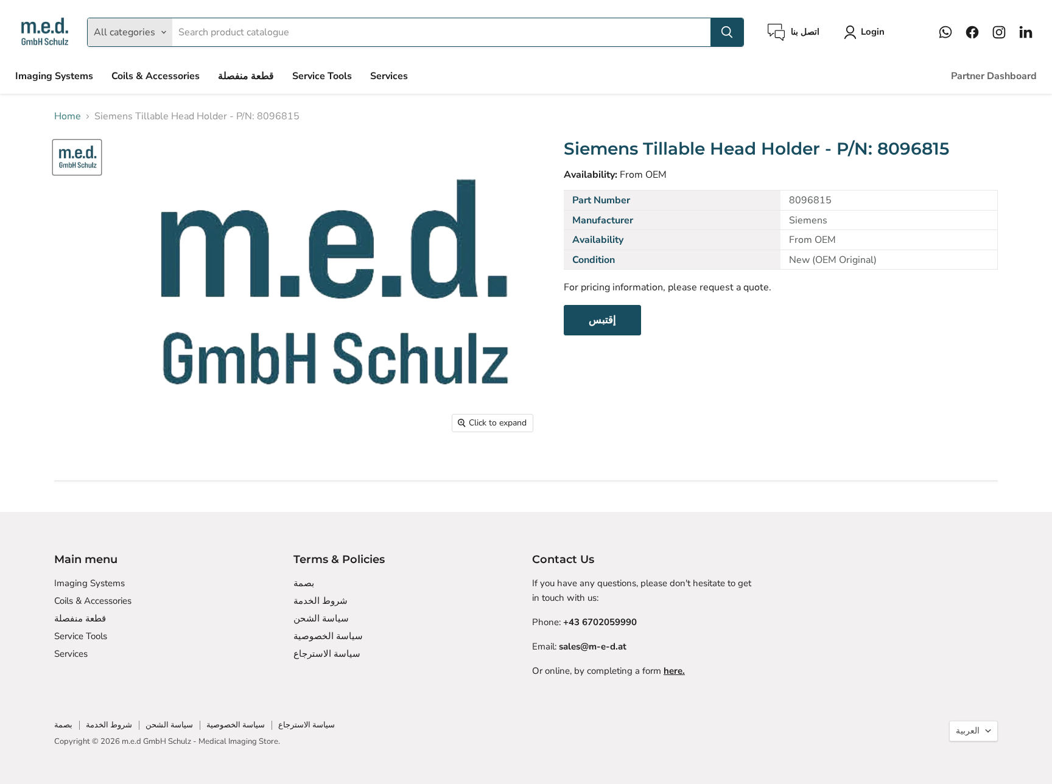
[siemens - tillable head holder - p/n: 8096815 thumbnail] (77, 157)
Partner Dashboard (994, 76)
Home (67, 116)
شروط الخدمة (320, 601)
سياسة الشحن (321, 618)
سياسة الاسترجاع (326, 654)
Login (873, 32)
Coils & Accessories (155, 76)
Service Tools (322, 76)
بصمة (303, 583)
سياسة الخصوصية (328, 636)
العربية (968, 731)
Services (389, 76)
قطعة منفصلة (246, 76)
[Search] (726, 32)
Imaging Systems (54, 76)
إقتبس (602, 320)
